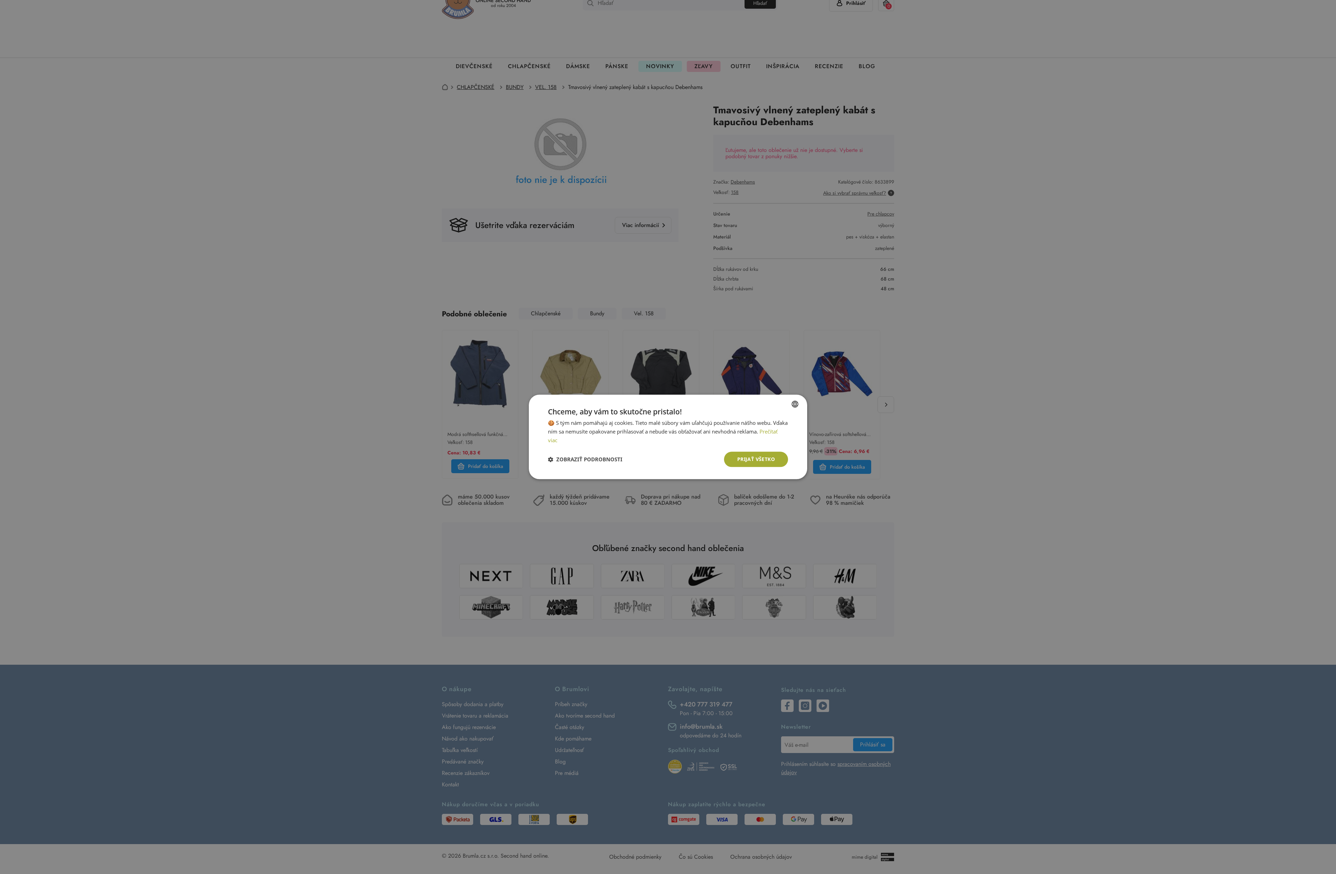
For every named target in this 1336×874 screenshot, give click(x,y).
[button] (585, 459)
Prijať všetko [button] (756, 459)
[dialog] (668, 437)
